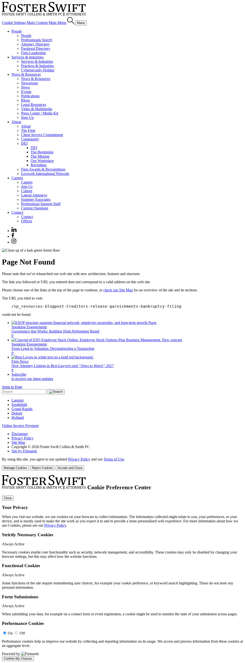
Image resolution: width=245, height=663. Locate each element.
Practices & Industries (37, 66)
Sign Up (27, 117)
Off (22, 633)
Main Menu (57, 23)
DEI (24, 143)
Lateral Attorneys (34, 195)
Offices (26, 221)
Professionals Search (36, 40)
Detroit (16, 413)
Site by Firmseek (24, 451)
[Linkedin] (14, 231)
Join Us (27, 186)
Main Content (37, 23)
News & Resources (26, 74)
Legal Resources (33, 105)
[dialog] (122, 463)
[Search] (71, 23)
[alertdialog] (122, 568)
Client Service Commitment (42, 135)
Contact (17, 212)
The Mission (40, 156)
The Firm (28, 130)
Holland (17, 417)
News (25, 87)
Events (26, 92)
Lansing (17, 400)
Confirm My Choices (18, 658)
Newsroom (29, 83)
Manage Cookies (15, 468)
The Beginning (42, 152)
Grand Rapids (22, 409)
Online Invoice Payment (20, 426)
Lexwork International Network (45, 174)
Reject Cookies (42, 468)
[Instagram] (14, 242)
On (10, 633)
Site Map (18, 442)
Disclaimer (19, 434)
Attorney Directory (35, 44)
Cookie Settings (14, 23)
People (16, 31)
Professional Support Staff (41, 204)
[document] (122, 568)
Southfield (19, 405)
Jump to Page (12, 387)
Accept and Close (70, 468)
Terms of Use (114, 459)
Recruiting (38, 165)
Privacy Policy (22, 438)
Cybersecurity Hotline (37, 70)
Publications (30, 96)
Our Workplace (42, 161)
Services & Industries (27, 57)
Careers (17, 178)
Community (30, 139)
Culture (26, 191)
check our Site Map (118, 290)
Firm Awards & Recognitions (43, 169)
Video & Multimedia (36, 109)
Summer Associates (35, 199)
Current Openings (34, 208)
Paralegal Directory (35, 48)
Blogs (25, 100)
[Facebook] (12, 236)
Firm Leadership (33, 53)
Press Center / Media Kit (39, 113)
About (16, 122)
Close (8, 498)
